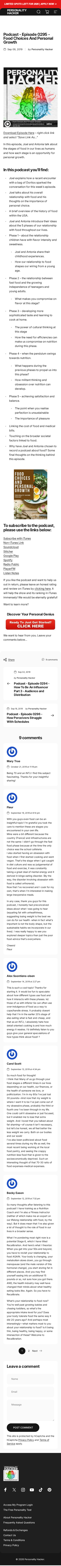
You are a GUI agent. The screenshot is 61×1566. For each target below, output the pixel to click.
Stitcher (8, 551)
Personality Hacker (16, 12)
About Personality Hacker (17, 1517)
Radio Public (11, 564)
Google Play (11, 555)
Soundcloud (11, 547)
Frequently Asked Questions (19, 1522)
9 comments (52, 659)
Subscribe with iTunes (17, 538)
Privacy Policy (26, 1439)
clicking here (43, 588)
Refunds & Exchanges (15, 1530)
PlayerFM (9, 568)
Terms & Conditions (14, 1540)
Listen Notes (11, 573)
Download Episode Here (18, 133)
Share (11, 659)
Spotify (8, 560)
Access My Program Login (18, 1504)
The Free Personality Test (17, 1509)
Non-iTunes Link (13, 542)
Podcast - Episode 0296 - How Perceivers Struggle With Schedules (24, 717)
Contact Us (9, 1535)
